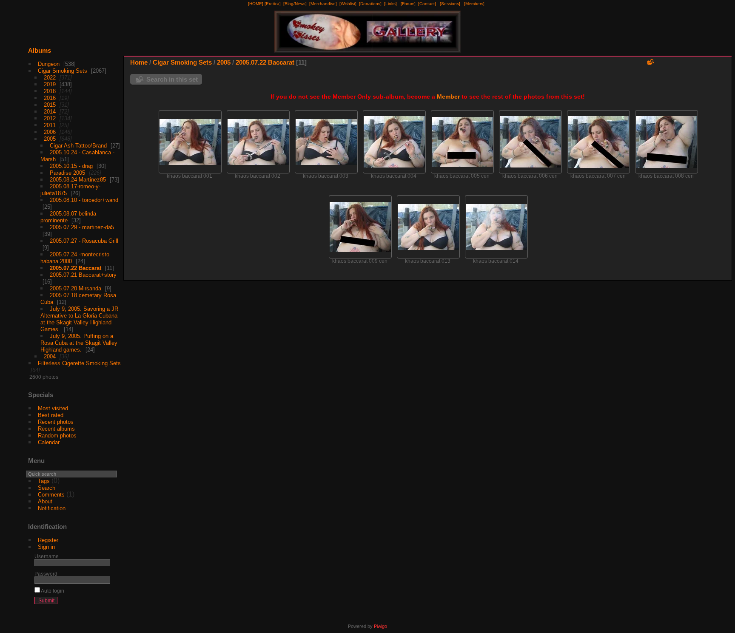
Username (46, 556)
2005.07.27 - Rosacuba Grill (84, 241)
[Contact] (427, 3)
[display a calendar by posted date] (699, 64)
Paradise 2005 (67, 173)
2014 (50, 111)
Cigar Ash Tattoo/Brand (78, 145)
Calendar (49, 442)
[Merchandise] (323, 3)
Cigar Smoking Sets (62, 71)
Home (139, 62)
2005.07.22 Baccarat (75, 268)
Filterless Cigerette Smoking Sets (79, 363)
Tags (44, 481)
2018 (50, 91)
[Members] (474, 3)
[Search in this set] (650, 62)
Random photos (57, 435)
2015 (50, 105)
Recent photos (56, 422)
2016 (50, 98)
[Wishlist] (347, 3)
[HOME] (255, 3)
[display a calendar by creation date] (712, 64)
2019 (50, 84)
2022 (50, 77)
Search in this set (172, 79)
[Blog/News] (295, 3)
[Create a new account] (91, 602)
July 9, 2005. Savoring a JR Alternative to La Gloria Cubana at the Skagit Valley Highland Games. (79, 319)
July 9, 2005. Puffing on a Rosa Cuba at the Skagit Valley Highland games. (78, 343)
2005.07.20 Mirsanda (75, 288)
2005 (50, 139)
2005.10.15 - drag (71, 166)
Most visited (53, 408)
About (45, 501)
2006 (50, 132)
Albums (39, 50)
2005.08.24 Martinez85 (78, 179)
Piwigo (380, 626)
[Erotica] (273, 3)
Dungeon (49, 64)
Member (448, 96)
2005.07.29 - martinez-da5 (82, 227)
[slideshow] (686, 64)
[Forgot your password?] (102, 602)
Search (46, 488)
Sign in (46, 547)
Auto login (52, 590)
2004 (50, 356)
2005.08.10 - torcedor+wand (84, 200)
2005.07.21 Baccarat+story (83, 275)
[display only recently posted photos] (111, 57)
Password (45, 573)
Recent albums (56, 429)
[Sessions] (450, 3)
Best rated (50, 415)
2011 (50, 125)
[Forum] (408, 3)
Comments (51, 494)
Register (48, 540)
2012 (50, 118)
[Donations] (370, 3)
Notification (52, 508)
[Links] (390, 3)
